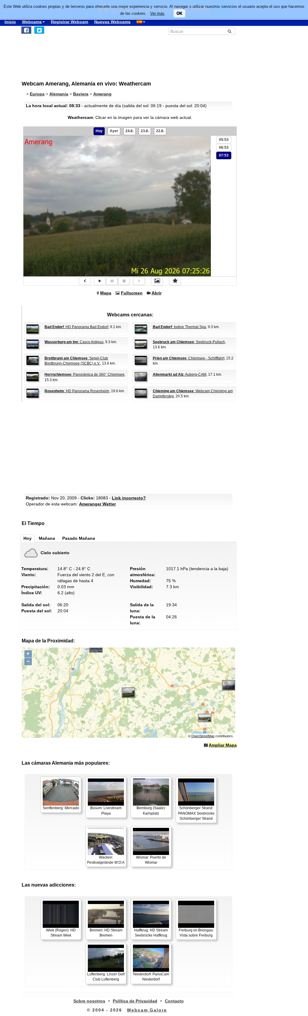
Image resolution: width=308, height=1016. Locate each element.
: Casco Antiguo (74, 342)
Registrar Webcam (69, 21)
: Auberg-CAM (179, 374)
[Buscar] (229, 31)
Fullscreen (132, 293)
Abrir (157, 293)
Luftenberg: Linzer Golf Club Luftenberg (106, 976)
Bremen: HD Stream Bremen (106, 932)
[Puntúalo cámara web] (175, 281)
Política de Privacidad (135, 1001)
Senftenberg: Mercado (61, 808)
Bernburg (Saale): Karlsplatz (151, 810)
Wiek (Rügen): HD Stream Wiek (61, 932)
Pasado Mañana (78, 538)
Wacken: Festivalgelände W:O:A (106, 860)
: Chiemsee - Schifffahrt (188, 358)
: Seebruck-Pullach (189, 342)
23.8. (145, 131)
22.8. (160, 131)
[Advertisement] (130, 447)
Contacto (174, 1001)
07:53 (224, 155)
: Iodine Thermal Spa (179, 327)
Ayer (114, 131)
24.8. (129, 131)
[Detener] (124, 281)
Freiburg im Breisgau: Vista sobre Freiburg (196, 932)
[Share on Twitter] (39, 30)
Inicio (10, 21)
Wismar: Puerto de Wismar (151, 860)
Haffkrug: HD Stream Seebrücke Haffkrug (151, 932)
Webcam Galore (147, 1010)
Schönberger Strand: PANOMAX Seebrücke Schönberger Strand (196, 813)
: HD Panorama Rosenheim (77, 391)
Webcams (32, 21)
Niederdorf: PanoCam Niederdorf (151, 976)
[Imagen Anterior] (85, 281)
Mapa (105, 293)
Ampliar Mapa (223, 745)
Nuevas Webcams (112, 21)
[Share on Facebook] (26, 30)
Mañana (47, 538)
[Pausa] (112, 281)
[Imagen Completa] (157, 281)
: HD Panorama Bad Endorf (76, 327)
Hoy (99, 131)
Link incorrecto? (129, 498)
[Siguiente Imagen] (139, 281)
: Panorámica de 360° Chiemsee (85, 374)
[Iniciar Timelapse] (100, 281)
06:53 (224, 147)
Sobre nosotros (89, 1001)
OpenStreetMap (202, 736)
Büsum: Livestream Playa (106, 810)
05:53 (224, 140)
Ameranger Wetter (97, 504)
